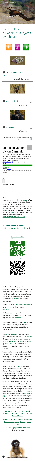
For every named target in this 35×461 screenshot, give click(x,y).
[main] (17, 12)
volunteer (15, 213)
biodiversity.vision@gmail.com (14, 217)
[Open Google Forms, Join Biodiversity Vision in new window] (29, 147)
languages (24, 200)
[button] (2, 2)
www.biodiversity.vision (21, 228)
